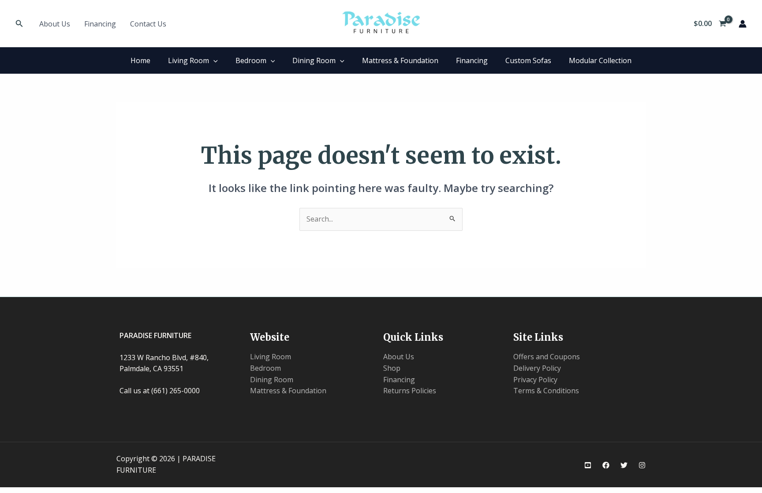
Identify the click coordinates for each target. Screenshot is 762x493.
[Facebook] (605, 465)
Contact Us (148, 24)
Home (140, 60)
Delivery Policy (537, 368)
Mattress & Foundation (400, 60)
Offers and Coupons (546, 356)
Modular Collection (600, 60)
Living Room (188, 60)
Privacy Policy (535, 379)
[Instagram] (642, 465)
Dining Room (314, 60)
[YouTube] (587, 465)
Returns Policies (409, 390)
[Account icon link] (743, 24)
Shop (391, 368)
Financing (100, 24)
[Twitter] (624, 465)
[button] (19, 24)
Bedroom (250, 60)
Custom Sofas (528, 60)
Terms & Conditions (546, 390)
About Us (54, 24)
